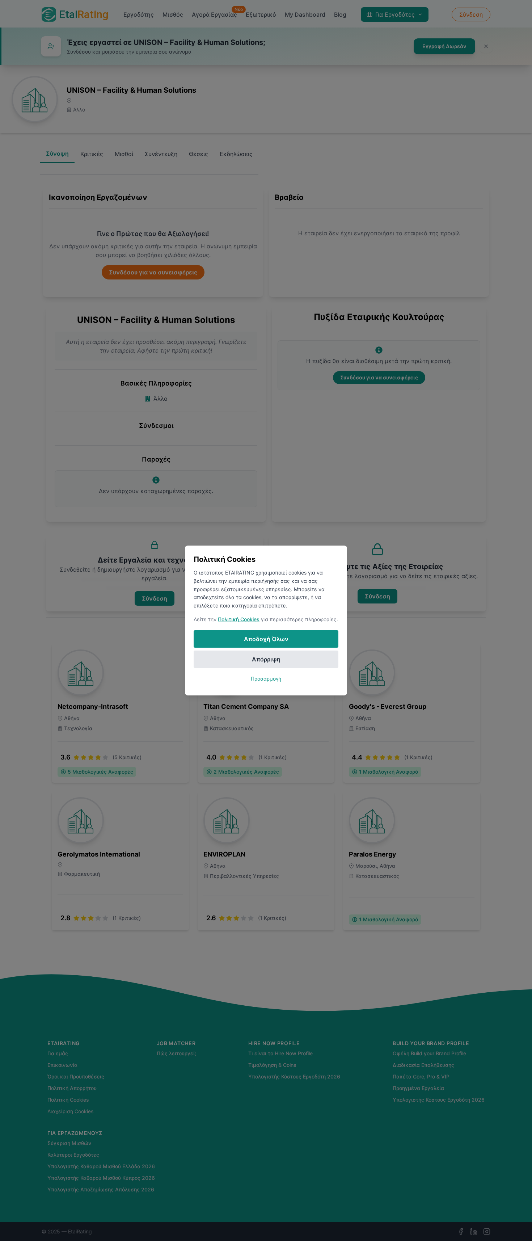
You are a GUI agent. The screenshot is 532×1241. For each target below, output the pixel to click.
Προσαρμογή (266, 679)
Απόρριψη (266, 659)
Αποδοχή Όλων (266, 639)
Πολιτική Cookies (238, 619)
